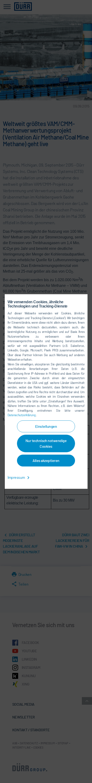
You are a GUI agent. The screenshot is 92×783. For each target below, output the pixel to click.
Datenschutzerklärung (22, 415)
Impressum (17, 477)
